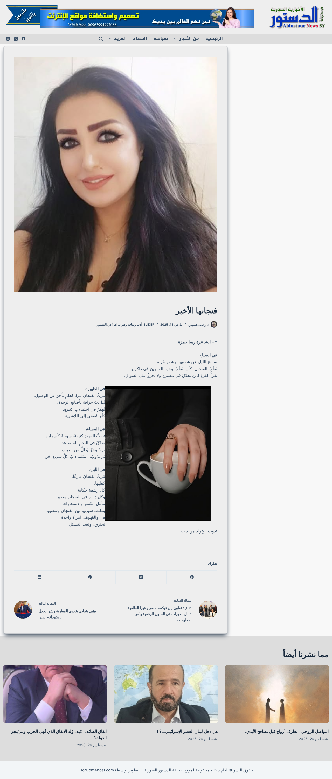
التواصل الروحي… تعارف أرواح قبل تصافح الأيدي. (287, 731)
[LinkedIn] (39, 577)
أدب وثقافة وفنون (130, 324)
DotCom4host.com (96, 770)
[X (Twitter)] (16, 39)
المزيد (120, 38)
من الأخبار (189, 38)
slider (148, 324)
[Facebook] (23, 39)
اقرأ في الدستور (106, 324)
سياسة (161, 38)
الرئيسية (214, 38)
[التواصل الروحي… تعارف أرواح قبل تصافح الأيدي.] (277, 694)
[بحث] (101, 39)
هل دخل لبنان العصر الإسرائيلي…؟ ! (187, 731)
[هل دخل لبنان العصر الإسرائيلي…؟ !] (166, 694)
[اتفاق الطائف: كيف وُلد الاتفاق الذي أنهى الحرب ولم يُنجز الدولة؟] (55, 694)
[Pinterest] (90, 577)
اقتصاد (140, 38)
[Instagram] (8, 39)
